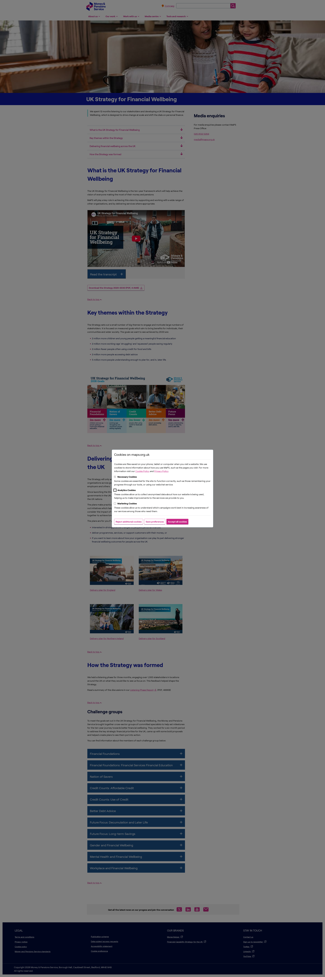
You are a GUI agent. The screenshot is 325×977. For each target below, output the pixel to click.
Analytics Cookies (126, 490)
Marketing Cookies (127, 503)
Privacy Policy (161, 471)
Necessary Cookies (127, 476)
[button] (128, 521)
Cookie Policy (142, 471)
